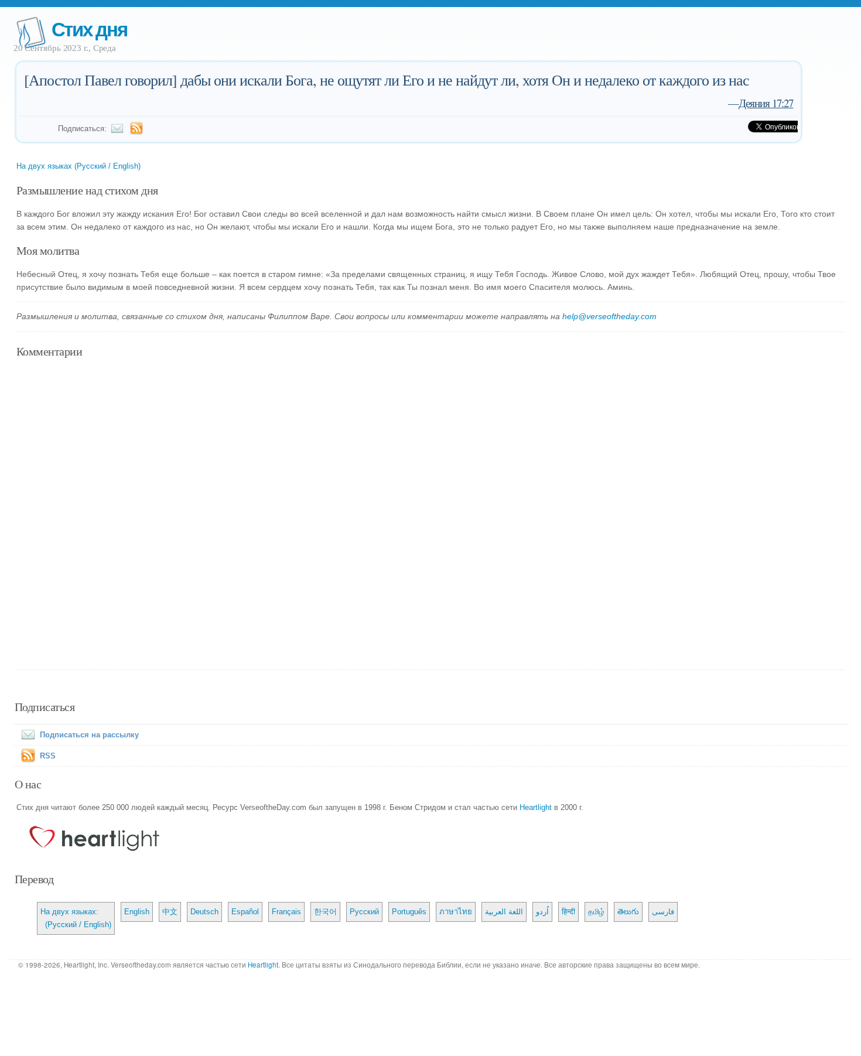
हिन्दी (568, 911)
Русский (364, 911)
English (136, 911)
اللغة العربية (504, 911)
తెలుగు (628, 911)
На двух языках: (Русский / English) (75, 918)
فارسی (663, 911)
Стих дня (89, 28)
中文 (169, 911)
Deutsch (204, 911)
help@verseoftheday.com (609, 316)
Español (245, 911)
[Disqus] (430, 514)
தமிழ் (596, 911)
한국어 (325, 911)
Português (409, 911)
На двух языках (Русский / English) (78, 166)
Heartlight (536, 807)
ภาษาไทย (455, 911)
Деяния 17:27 (766, 102)
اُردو (542, 911)
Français (286, 911)
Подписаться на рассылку (89, 734)
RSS (48, 755)
